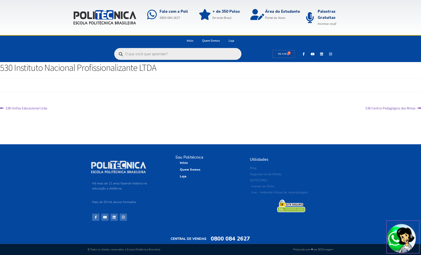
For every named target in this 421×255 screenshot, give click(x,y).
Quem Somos (211, 41)
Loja (231, 41)
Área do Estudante (282, 11)
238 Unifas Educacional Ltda (26, 107)
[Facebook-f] (303, 54)
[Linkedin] (321, 54)
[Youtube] (312, 54)
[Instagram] (330, 54)
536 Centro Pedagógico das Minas (391, 107)
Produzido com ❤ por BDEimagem (313, 249)
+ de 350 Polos (226, 11)
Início (190, 41)
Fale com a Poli (174, 11)
